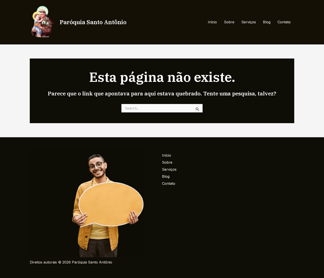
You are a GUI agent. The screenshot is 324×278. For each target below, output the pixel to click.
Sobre (229, 22)
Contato (284, 22)
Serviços (248, 22)
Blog (266, 22)
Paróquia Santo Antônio (93, 22)
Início (212, 22)
